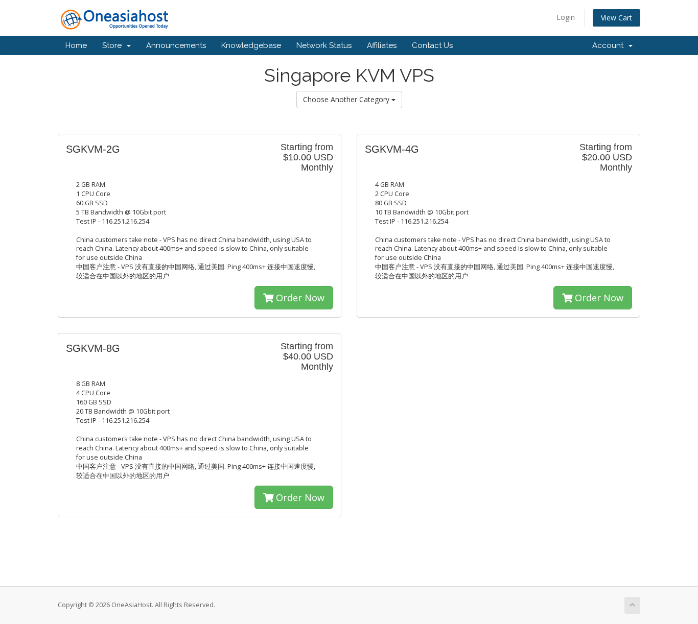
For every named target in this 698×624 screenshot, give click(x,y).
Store (114, 45)
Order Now (298, 298)
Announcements (176, 45)
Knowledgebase (251, 45)
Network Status (324, 45)
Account (609, 45)
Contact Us (432, 45)
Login (565, 17)
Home (76, 45)
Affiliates (382, 45)
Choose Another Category (347, 99)
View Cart (616, 17)
